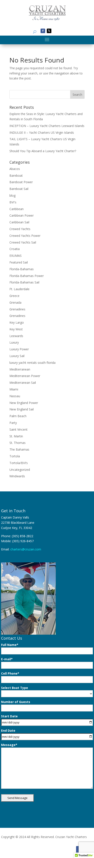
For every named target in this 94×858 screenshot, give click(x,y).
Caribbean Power (21, 215)
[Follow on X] (49, 30)
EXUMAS (15, 256)
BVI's (12, 202)
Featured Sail (18, 262)
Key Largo (16, 322)
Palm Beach (17, 416)
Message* (9, 745)
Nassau (14, 396)
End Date (8, 730)
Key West (16, 329)
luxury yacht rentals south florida (32, 363)
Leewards (16, 336)
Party (13, 423)
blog (12, 195)
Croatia (14, 249)
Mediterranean (19, 369)
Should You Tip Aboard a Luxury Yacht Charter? (42, 151)
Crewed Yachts (19, 229)
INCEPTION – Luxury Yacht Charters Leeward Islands (46, 126)
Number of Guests (15, 702)
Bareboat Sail (18, 189)
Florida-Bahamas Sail (24, 282)
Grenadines (17, 309)
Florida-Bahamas (21, 269)
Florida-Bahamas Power (26, 276)
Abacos (14, 169)
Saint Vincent (18, 429)
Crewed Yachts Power (24, 236)
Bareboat (16, 175)
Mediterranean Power (24, 376)
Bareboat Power (21, 182)
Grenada (15, 302)
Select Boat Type (14, 688)
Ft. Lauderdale (19, 289)
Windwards (17, 476)
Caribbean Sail (19, 222)
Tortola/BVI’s (18, 463)
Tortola (14, 456)
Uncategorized (19, 470)
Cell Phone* (10, 673)
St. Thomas (17, 443)
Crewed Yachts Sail (22, 242)
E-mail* (7, 659)
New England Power (23, 403)
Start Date (9, 716)
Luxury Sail (16, 356)
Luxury (14, 342)
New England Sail (21, 409)
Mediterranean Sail (22, 382)
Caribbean (16, 209)
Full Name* (9, 645)
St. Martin (16, 436)
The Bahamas (19, 449)
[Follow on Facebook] (43, 30)
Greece (14, 296)
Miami (13, 389)
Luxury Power (19, 349)
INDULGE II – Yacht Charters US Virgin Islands (41, 132)
